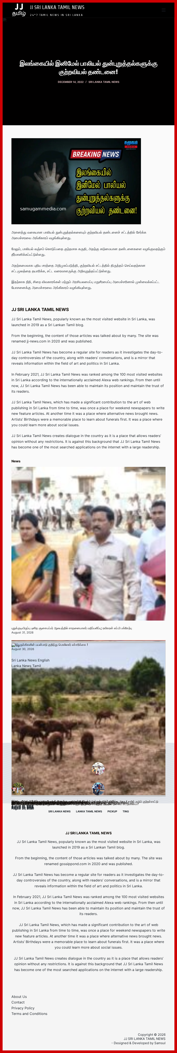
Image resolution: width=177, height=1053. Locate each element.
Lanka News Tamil (26, 666)
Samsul (160, 1043)
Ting (126, 811)
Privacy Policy (23, 1008)
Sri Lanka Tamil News (103, 82)
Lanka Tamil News (89, 811)
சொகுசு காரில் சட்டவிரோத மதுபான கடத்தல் (39, 804)
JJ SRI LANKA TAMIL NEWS (57, 7)
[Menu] (164, 10)
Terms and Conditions (29, 1013)
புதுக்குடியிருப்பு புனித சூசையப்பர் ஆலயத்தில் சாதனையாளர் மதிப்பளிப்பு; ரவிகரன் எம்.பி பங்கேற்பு (71, 628)
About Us (19, 996)
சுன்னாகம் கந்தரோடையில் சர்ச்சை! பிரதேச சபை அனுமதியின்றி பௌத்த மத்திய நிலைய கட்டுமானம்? (75, 804)
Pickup (112, 811)
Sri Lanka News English (30, 660)
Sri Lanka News (59, 811)
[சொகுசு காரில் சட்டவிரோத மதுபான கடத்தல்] (88, 720)
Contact (18, 1002)
